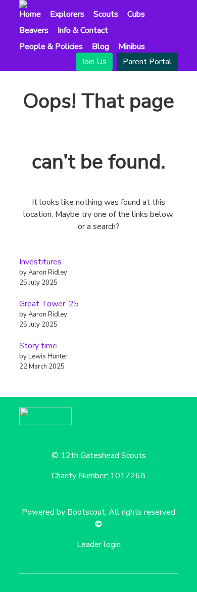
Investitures (40, 261)
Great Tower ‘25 (49, 303)
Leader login (99, 544)
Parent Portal (147, 61)
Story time (38, 345)
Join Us (94, 61)
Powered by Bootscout (63, 512)
